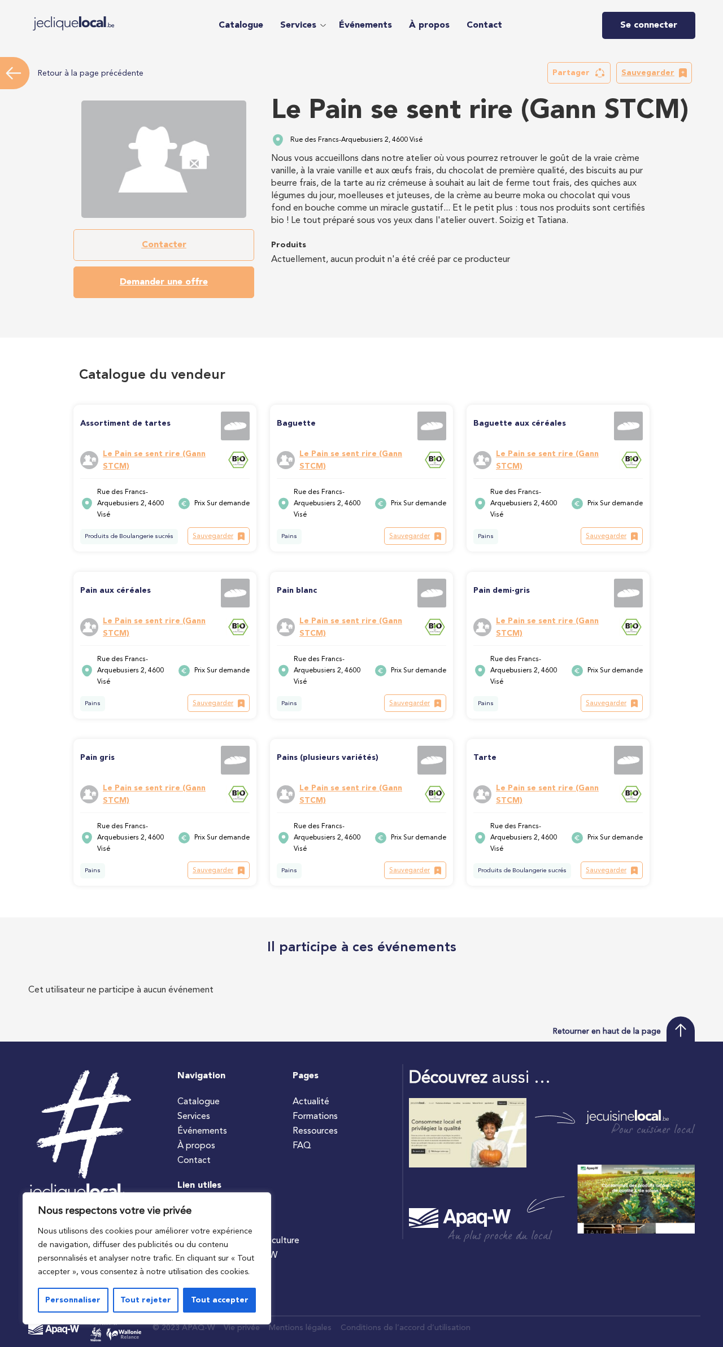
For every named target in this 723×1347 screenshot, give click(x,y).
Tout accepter (220, 1300)
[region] (147, 1258)
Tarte (484, 758)
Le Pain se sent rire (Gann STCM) (154, 460)
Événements (365, 25)
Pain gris (97, 758)
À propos (429, 25)
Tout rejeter (145, 1300)
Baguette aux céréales (519, 423)
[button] (301, 25)
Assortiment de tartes (125, 423)
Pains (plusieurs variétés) (327, 758)
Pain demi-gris (501, 590)
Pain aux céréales (115, 590)
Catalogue (241, 25)
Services (298, 25)
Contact (484, 25)
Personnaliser (73, 1300)
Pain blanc (297, 590)
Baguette (296, 423)
